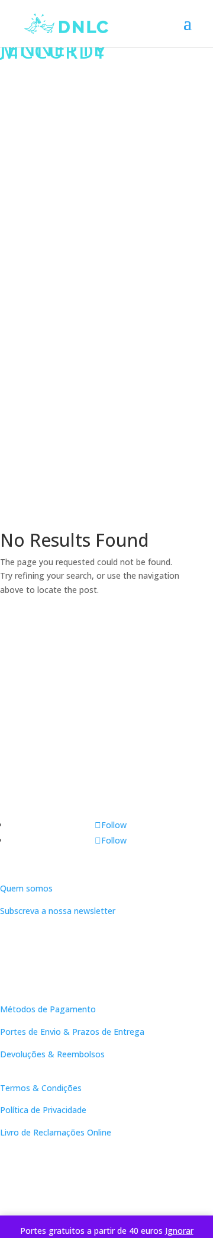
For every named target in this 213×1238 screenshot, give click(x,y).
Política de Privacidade (43, 1109)
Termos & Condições (41, 1087)
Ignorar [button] (179, 1230)
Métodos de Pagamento (48, 1009)
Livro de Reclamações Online (55, 1132)
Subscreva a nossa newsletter (57, 910)
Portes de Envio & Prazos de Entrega (72, 1031)
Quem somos (26, 888)
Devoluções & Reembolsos (52, 1054)
